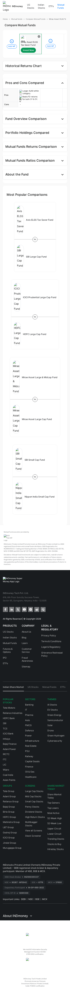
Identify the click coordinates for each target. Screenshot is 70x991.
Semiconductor (55, 720)
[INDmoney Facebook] (5, 609)
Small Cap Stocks (34, 801)
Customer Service (27, 651)
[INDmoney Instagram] (30, 609)
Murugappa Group (12, 848)
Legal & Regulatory (50, 647)
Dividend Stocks (33, 811)
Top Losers (53, 808)
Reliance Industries (12, 713)
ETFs (51, 6)
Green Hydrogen (55, 735)
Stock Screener (33, 835)
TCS (5, 728)
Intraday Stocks (55, 849)
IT (26, 709)
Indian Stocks (41, 6)
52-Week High (54, 818)
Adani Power (9, 749)
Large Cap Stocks (34, 791)
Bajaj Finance (10, 744)
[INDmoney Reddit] (36, 609)
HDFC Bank (9, 718)
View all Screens (33, 830)
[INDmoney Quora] (43, 609)
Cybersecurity (54, 740)
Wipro (6, 769)
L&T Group (8, 827)
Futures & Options (8, 651)
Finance (29, 766)
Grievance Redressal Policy (52, 654)
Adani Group (9, 796)
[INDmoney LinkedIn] (11, 609)
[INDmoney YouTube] (24, 609)
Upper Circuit (54, 828)
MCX (44, 899)
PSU (27, 751)
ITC (4, 759)
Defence (29, 730)
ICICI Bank (8, 733)
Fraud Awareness (27, 659)
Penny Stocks (32, 806)
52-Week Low (54, 823)
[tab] (13, 688)
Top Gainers (53, 802)
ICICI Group (9, 837)
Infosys (6, 738)
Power (28, 735)
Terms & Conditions (51, 641)
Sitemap (26, 666)
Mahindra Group (11, 822)
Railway (29, 756)
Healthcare (30, 777)
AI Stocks (52, 704)
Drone (50, 730)
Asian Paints (9, 780)
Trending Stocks (55, 839)
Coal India (8, 775)
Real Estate (30, 746)
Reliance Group (10, 801)
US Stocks (30, 6)
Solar (50, 725)
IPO (4, 657)
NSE (30, 899)
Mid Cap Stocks (33, 796)
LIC (4, 764)
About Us (26, 631)
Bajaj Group (9, 806)
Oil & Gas (29, 771)
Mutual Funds (60, 6)
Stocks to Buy (54, 844)
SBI (4, 723)
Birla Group (8, 811)
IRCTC (6, 754)
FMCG (28, 725)
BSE (37, 899)
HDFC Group (9, 817)
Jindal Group (9, 842)
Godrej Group (10, 832)
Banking (29, 704)
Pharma (29, 715)
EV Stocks (52, 709)
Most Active (53, 813)
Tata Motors (9, 707)
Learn (25, 643)
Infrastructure (32, 740)
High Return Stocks (35, 817)
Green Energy (54, 715)
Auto (27, 720)
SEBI (23, 899)
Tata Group (8, 791)
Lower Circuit (54, 833)
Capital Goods (32, 761)
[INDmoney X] (17, 609)
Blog (24, 637)
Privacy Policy (48, 635)
